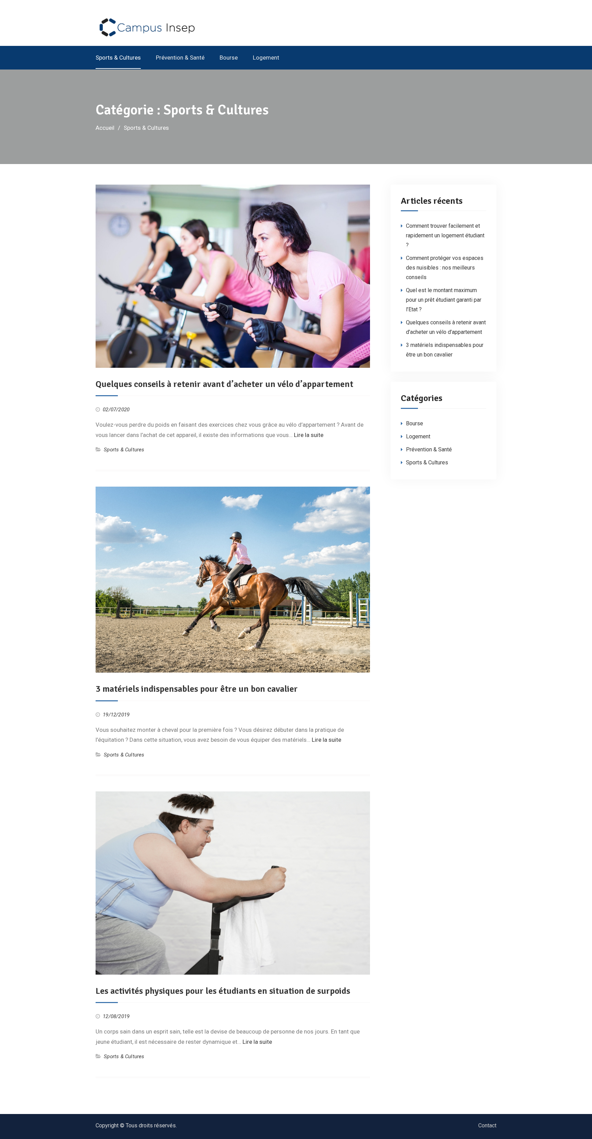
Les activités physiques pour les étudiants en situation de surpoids (223, 991)
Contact (487, 1125)
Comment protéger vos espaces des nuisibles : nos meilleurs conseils (444, 267)
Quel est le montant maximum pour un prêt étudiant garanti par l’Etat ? (443, 300)
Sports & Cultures (118, 57)
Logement (266, 57)
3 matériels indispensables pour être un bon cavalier (197, 689)
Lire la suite (308, 434)
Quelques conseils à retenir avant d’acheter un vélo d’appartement (224, 384)
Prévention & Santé (180, 57)
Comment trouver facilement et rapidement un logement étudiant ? (445, 235)
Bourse (229, 57)
